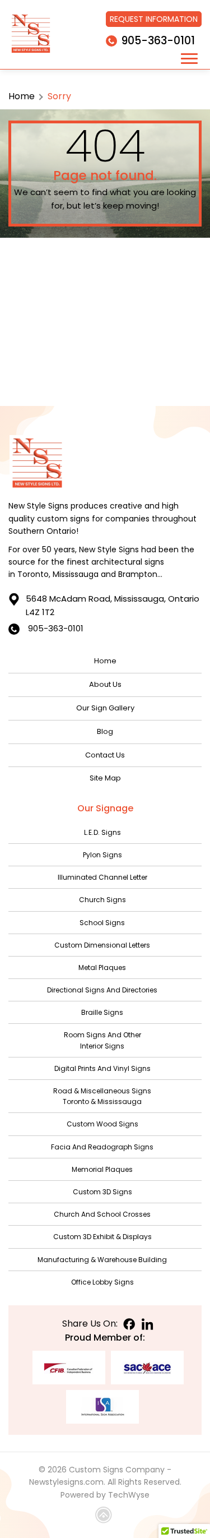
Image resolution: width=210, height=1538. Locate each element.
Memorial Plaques (102, 1169)
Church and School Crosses (102, 1214)
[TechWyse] (105, 1517)
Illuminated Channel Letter (102, 877)
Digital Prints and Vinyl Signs (102, 1068)
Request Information (154, 19)
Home (21, 96)
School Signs (102, 922)
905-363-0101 (158, 40)
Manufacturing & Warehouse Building (102, 1259)
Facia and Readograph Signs (102, 1147)
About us (105, 684)
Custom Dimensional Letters (102, 945)
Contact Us (105, 755)
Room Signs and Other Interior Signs (102, 1040)
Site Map (105, 778)
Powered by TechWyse (105, 1494)
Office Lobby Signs (102, 1282)
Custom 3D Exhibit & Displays (102, 1236)
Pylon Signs (102, 855)
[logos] (30, 34)
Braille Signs (102, 1012)
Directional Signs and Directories (102, 990)
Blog (105, 731)
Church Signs (102, 899)
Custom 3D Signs (102, 1192)
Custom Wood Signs (102, 1124)
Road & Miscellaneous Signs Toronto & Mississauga (102, 1096)
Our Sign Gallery (105, 708)
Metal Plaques (102, 967)
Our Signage (105, 808)
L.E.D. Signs (102, 832)
